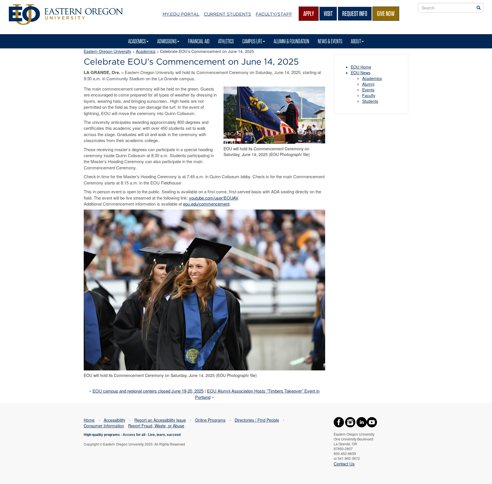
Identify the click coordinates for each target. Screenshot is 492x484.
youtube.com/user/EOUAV (213, 198)
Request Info (354, 13)
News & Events (330, 41)
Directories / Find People (257, 420)
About (356, 41)
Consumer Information (104, 425)
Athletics (226, 41)
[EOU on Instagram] (350, 421)
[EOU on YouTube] (372, 421)
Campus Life (252, 41)
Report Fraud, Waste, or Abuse (156, 425)
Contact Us (344, 464)
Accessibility (114, 420)
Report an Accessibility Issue (160, 420)
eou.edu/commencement (206, 204)
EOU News (360, 72)
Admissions (167, 41)
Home (89, 420)
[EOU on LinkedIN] (361, 421)
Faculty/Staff (274, 14)
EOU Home (361, 67)
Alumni (368, 84)
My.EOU (181, 14)
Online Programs (210, 420)
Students (370, 101)
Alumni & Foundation (291, 41)
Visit (328, 13)
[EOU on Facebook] (339, 421)
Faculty (368, 95)
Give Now (386, 13)
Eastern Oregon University (107, 51)
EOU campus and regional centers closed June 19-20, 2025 (148, 391)
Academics (137, 41)
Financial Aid (199, 41)
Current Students (227, 14)
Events (368, 90)
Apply (308, 13)
